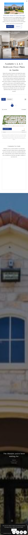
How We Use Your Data (7, 533)
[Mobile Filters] (25, 99)
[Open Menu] (26, 32)
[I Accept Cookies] (26, 525)
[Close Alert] (27, 1)
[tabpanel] (14, 121)
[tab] (3, 99)
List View (5, 109)
